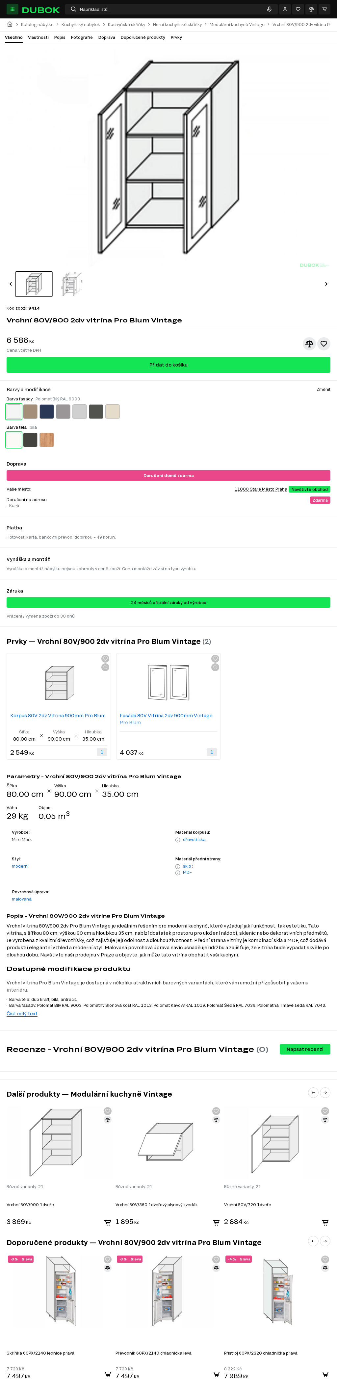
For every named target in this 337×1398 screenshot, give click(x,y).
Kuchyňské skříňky (126, 24)
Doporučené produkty (142, 37)
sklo (187, 866)
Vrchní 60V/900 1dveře (30, 1204)
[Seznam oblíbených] (298, 9)
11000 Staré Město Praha (261, 489)
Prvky (176, 37)
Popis (59, 37)
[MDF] (177, 873)
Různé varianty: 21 (25, 1186)
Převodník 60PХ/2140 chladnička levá (154, 1353)
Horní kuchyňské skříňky (177, 24)
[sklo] (177, 866)
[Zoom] (105, 667)
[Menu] (12, 9)
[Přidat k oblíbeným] (323, 343)
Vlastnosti (38, 37)
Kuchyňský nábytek (81, 24)
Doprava (106, 37)
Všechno (14, 37)
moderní (20, 866)
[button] (10, 284)
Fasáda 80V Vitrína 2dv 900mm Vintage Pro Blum (166, 719)
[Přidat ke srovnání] (309, 343)
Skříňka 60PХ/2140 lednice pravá (40, 1353)
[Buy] (107, 1222)
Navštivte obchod (309, 489)
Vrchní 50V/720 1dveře (247, 1204)
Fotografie (82, 37)
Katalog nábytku (37, 24)
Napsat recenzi (305, 1049)
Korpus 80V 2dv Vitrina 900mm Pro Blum (58, 715)
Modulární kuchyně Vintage (237, 24)
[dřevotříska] (177, 840)
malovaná (22, 899)
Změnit (323, 389)
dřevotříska (194, 839)
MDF (187, 872)
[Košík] (324, 9)
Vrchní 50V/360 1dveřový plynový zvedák (157, 1204)
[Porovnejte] (311, 9)
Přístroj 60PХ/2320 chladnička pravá (261, 1353)
